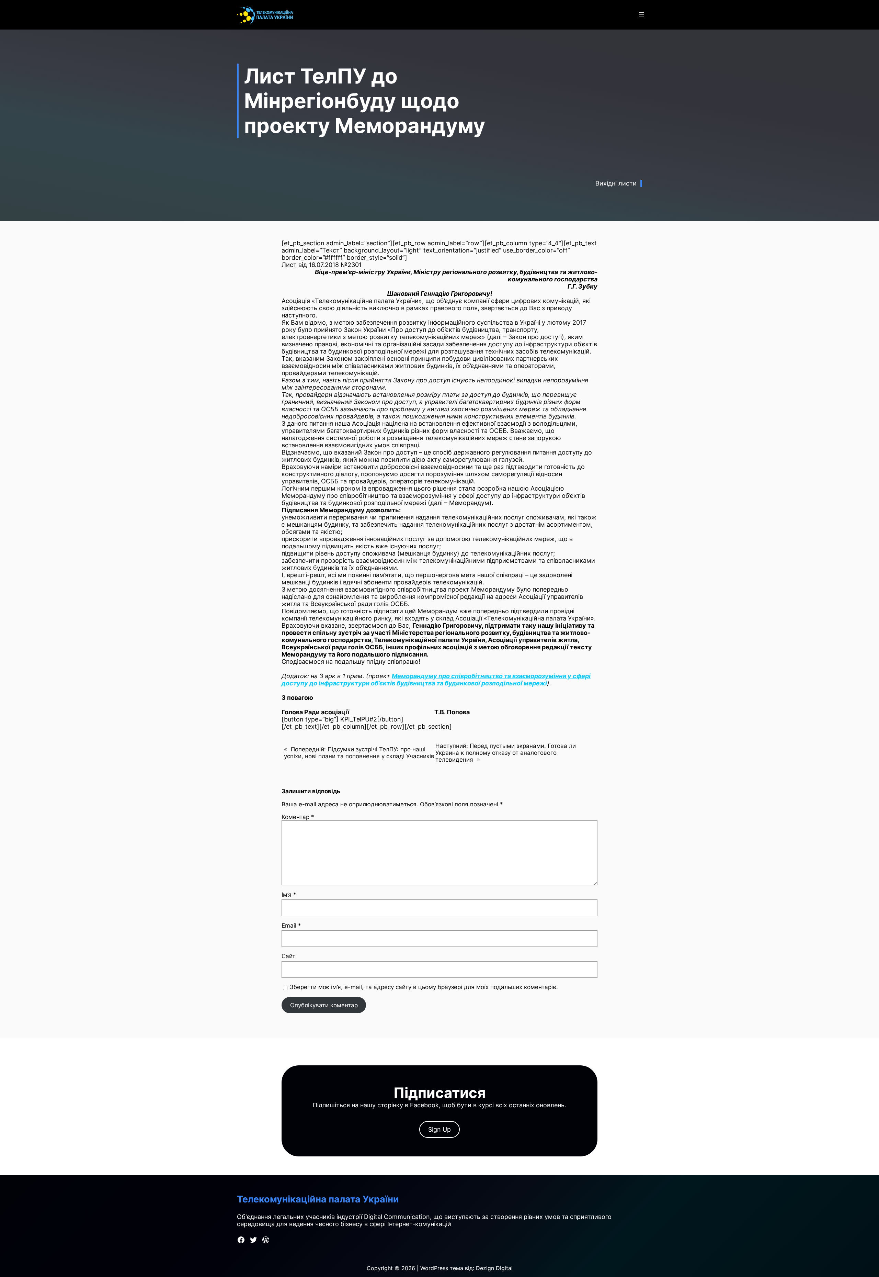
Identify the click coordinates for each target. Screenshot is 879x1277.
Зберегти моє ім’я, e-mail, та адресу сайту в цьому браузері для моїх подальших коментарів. (424, 987)
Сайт (288, 956)
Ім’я (289, 894)
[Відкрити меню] (641, 15)
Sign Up (439, 1129)
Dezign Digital (494, 1268)
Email (291, 925)
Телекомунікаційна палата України (318, 1199)
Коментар (298, 817)
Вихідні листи (616, 183)
